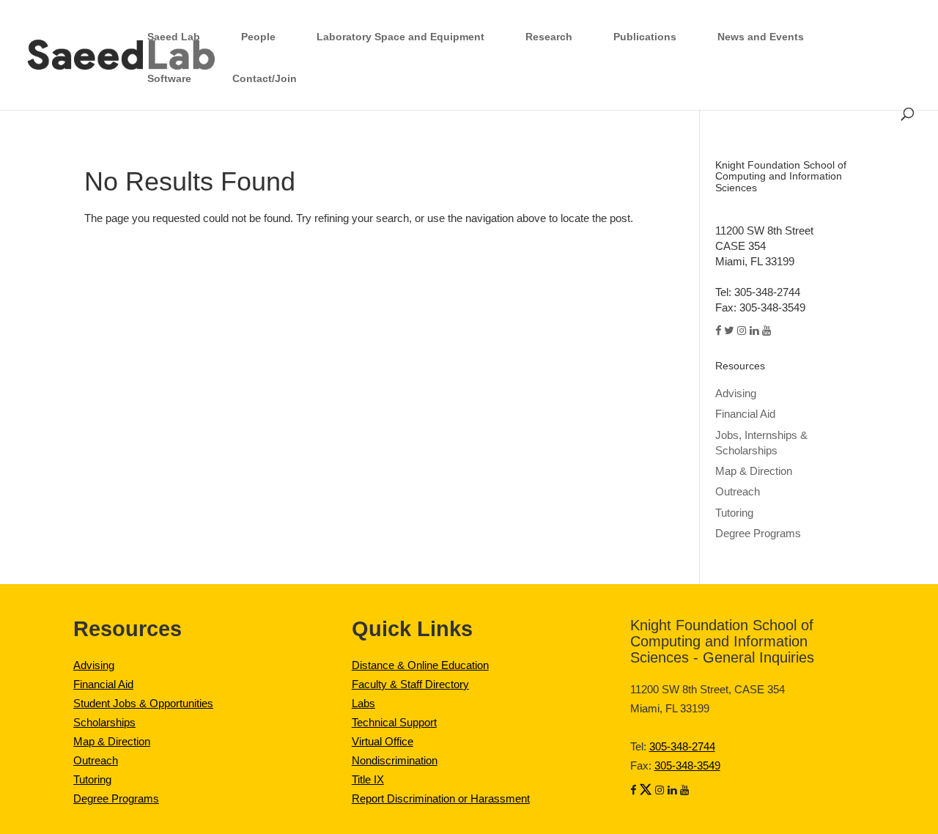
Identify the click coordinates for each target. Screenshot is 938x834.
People (258, 37)
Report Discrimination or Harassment (441, 799)
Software (169, 78)
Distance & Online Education (420, 665)
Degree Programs (116, 799)
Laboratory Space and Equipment (400, 37)
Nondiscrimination (394, 761)
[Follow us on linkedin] (672, 790)
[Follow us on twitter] (645, 790)
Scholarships (104, 722)
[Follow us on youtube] (685, 790)
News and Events (760, 37)
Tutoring (92, 780)
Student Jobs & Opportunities (143, 703)
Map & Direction (111, 742)
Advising (735, 393)
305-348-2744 (682, 747)
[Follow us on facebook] (633, 790)
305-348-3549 (687, 766)
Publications (644, 37)
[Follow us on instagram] (660, 790)
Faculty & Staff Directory (410, 684)
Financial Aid (103, 684)
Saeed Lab (173, 37)
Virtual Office (382, 742)
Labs (363, 703)
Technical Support (394, 722)
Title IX (368, 780)
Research (548, 37)
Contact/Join (264, 78)
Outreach (95, 761)
